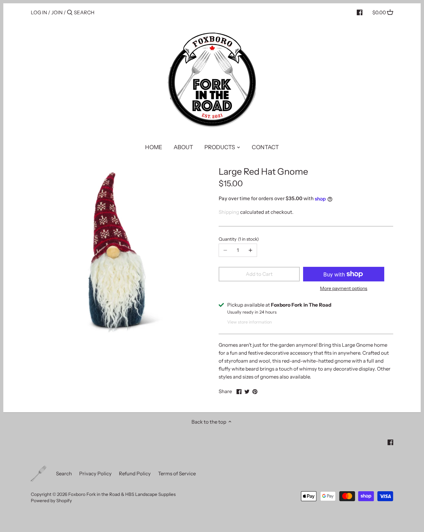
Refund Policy (135, 473)
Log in (39, 12)
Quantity (238, 239)
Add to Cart (259, 274)
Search (64, 473)
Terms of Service (177, 473)
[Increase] (250, 250)
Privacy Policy (95, 473)
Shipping (229, 212)
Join (57, 12)
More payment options (343, 288)
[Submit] (70, 13)
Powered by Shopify (51, 500)
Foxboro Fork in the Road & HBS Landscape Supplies (122, 494)
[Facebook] (359, 12)
